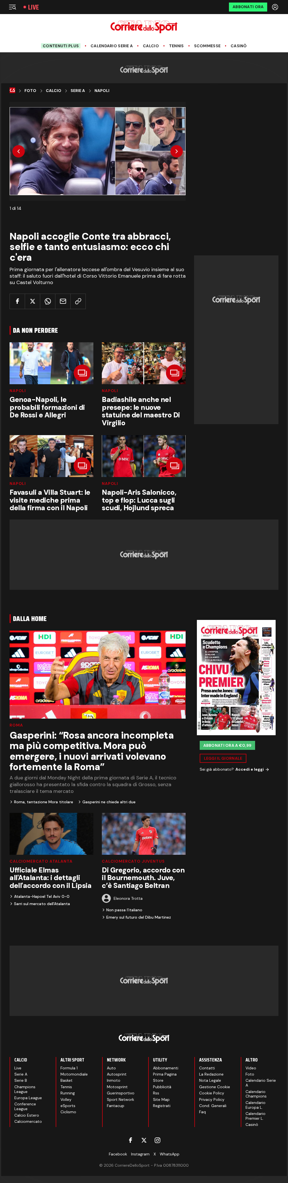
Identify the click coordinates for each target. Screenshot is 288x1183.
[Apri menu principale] (12, 7)
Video (251, 1067)
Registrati (161, 1105)
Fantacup (115, 1105)
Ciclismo (68, 1111)
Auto (111, 1067)
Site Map (161, 1099)
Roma (16, 725)
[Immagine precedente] (18, 151)
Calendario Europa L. (256, 1105)
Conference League (25, 1106)
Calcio (151, 46)
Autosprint (117, 1074)
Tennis (176, 46)
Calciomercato (28, 1121)
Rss (156, 1093)
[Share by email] (62, 301)
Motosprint (117, 1086)
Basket (66, 1080)
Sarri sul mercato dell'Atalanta (42, 903)
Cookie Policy (211, 1093)
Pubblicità (162, 1086)
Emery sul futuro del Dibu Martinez (138, 917)
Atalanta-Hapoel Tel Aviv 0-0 (41, 896)
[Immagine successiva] (176, 151)
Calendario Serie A (112, 46)
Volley (65, 1099)
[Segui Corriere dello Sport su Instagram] (157, 1140)
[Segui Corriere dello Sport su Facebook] (130, 1140)
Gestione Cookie (214, 1086)
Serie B (20, 1080)
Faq (202, 1111)
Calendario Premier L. (256, 1116)
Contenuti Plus (61, 45)
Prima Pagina (165, 1074)
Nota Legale (210, 1080)
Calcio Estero (26, 1115)
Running (67, 1093)
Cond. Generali (212, 1105)
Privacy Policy (211, 1099)
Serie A (78, 90)
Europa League (28, 1097)
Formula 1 (69, 1067)
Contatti (207, 1067)
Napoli (101, 90)
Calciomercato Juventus (133, 861)
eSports (67, 1105)
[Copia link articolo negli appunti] (78, 301)
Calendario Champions (256, 1094)
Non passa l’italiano (124, 909)
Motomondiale (74, 1074)
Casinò (239, 46)
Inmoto (113, 1080)
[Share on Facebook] (17, 301)
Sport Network (120, 1099)
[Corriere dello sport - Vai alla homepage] (144, 27)
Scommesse (207, 46)
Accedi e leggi (249, 769)
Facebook (118, 1154)
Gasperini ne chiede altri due (109, 801)
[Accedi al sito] (276, 7)
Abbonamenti (165, 1067)
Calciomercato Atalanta (41, 861)
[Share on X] (32, 301)
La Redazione (211, 1074)
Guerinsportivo (120, 1093)
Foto (30, 90)
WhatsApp (169, 1154)
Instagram (140, 1154)
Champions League (24, 1089)
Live (33, 7)
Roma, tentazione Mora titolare (43, 801)
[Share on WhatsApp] (47, 301)
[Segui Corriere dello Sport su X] (144, 1140)
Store (158, 1080)
